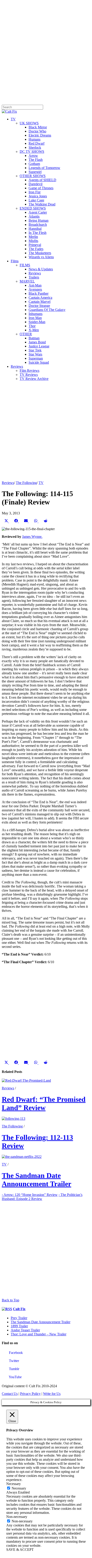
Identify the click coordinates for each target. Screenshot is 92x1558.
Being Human (38, 220)
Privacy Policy (30, 1394)
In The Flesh (37, 233)
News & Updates (41, 269)
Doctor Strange (39, 306)
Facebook (15, 1353)
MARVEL (27, 281)
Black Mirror (38, 127)
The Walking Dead (42, 204)
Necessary (19, 1488)
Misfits (33, 241)
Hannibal (35, 228)
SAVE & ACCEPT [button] (20, 1549)
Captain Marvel (39, 301)
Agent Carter (38, 212)
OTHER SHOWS (33, 176)
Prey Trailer (19, 1318)
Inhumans (35, 314)
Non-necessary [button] (16, 1517)
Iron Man (35, 318)
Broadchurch (38, 224)
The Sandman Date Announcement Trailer (36, 1179)
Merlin (33, 237)
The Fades (36, 249)
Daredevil (35, 184)
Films (15, 261)
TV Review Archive (34, 379)
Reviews (35, 273)
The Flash (36, 160)
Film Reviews (29, 370)
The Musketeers (40, 253)
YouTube (15, 1377)
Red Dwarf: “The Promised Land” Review (44, 1103)
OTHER (26, 334)
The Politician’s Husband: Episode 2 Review (42, 1197)
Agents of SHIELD (42, 180)
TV (13, 119)
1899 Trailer (19, 1326)
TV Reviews (29, 374)
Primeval (35, 245)
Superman (36, 358)
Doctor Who (37, 131)
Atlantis (34, 216)
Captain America (40, 297)
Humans (34, 139)
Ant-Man (35, 285)
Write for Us (52, 1394)
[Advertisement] (46, 48)
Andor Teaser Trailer (25, 1330)
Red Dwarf (36, 143)
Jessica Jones (38, 196)
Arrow (33, 155)
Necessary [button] (13, 1484)
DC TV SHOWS (32, 151)
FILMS (25, 265)
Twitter (13, 1361)
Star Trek (35, 350)
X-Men (34, 330)
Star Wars (35, 354)
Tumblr (13, 1369)
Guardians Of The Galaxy (47, 310)
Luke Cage (36, 200)
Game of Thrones (41, 188)
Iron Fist (34, 192)
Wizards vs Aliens (41, 257)
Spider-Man (37, 322)
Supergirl (35, 172)
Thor (32, 326)
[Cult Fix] (9, 111)
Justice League (39, 346)
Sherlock (35, 147)
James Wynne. (32, 536)
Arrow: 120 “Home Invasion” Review (30, 1195)
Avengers (35, 289)
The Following (26, 483)
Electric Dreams (40, 135)
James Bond (37, 342)
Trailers (34, 277)
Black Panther (38, 293)
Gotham (34, 164)
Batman (34, 338)
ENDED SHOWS (33, 208)
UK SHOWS (29, 123)
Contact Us (10, 1394)
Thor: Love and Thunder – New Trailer (38, 1334)
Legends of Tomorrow (44, 168)
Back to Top (10, 1300)
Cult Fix (19, 1309)
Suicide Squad (39, 362)
